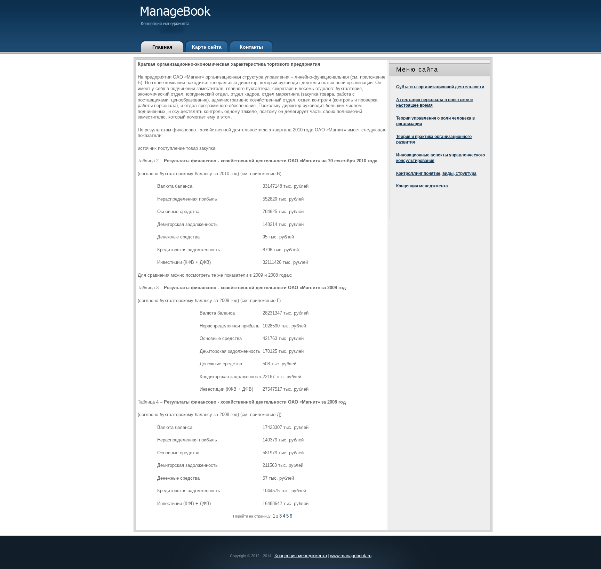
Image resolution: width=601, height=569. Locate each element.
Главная (162, 47)
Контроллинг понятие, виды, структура (436, 173)
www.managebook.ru (350, 555)
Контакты (251, 47)
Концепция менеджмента (422, 186)
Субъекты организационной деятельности (440, 86)
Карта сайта (207, 47)
